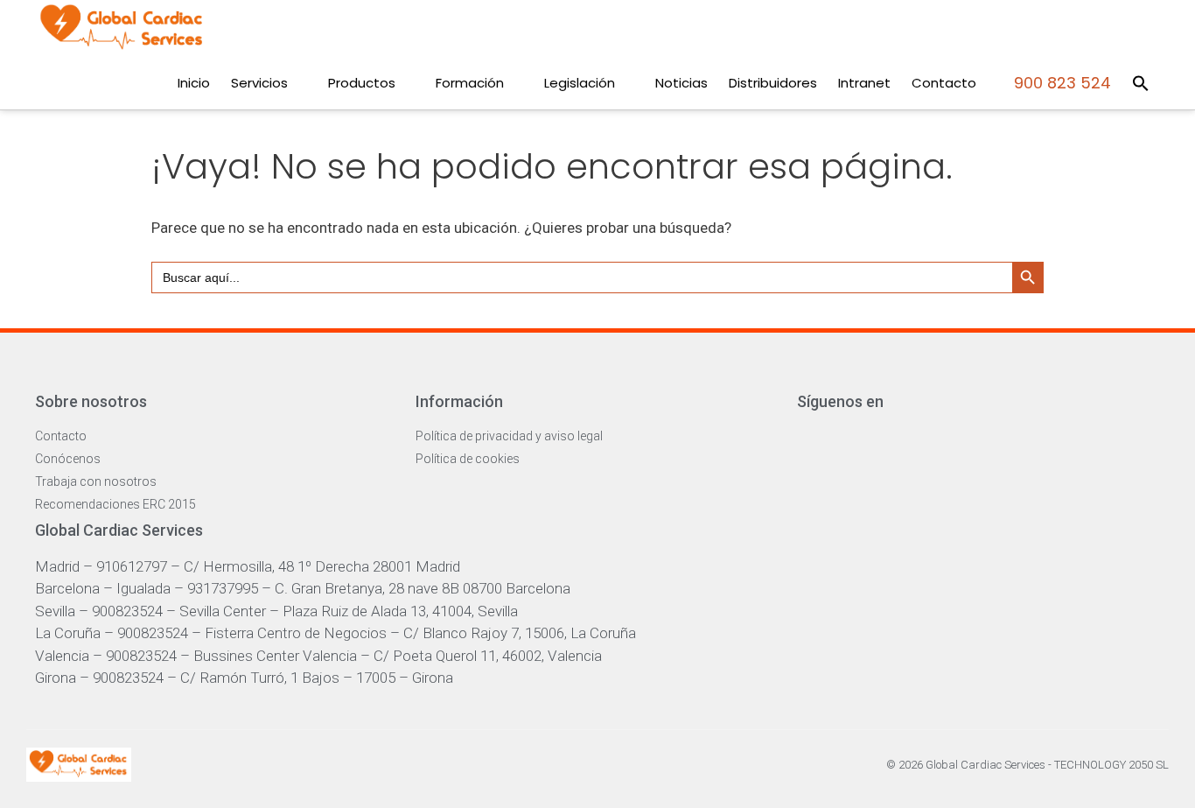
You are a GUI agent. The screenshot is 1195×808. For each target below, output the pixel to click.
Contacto (944, 83)
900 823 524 (1060, 83)
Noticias (681, 83)
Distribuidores (773, 83)
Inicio (194, 83)
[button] (1141, 83)
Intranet (864, 83)
